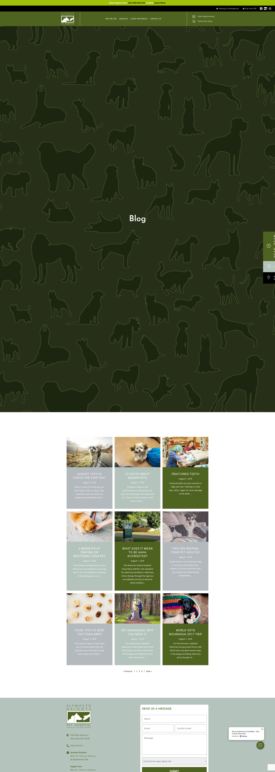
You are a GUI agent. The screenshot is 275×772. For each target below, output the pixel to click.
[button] (260, 745)
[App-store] (270, 8)
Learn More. (160, 3)
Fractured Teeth (185, 474)
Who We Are (111, 19)
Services (123, 19)
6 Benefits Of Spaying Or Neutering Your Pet (89, 552)
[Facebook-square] (261, 8)
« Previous (127, 671)
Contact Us (155, 19)
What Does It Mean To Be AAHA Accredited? (137, 552)
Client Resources (139, 19)
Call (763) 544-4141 (136, 3)
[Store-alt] (265, 8)
